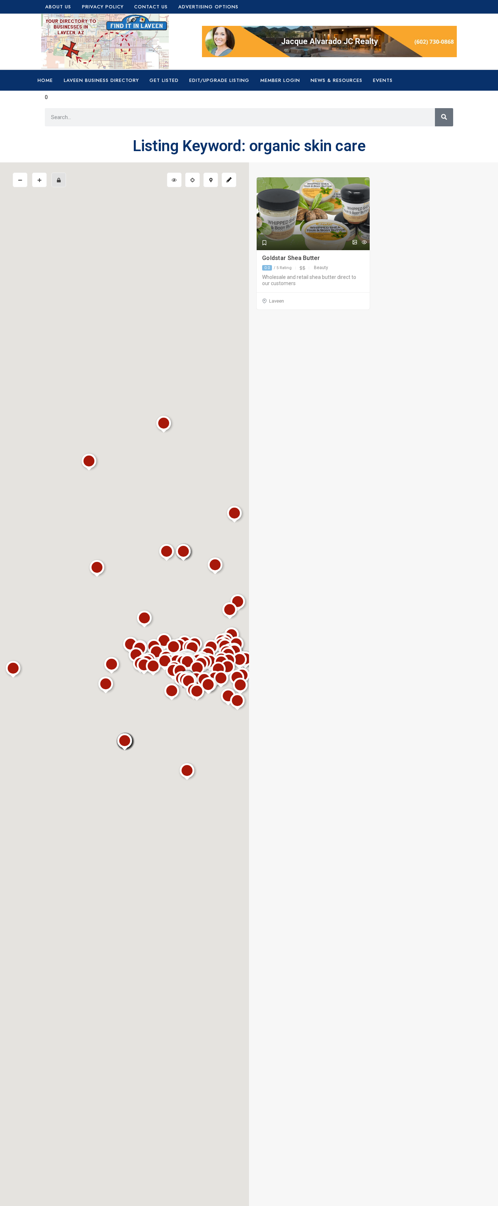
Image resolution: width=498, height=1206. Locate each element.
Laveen (276, 301)
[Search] (444, 117)
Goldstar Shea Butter (291, 258)
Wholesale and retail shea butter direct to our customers (309, 280)
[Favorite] (264, 242)
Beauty (321, 267)
